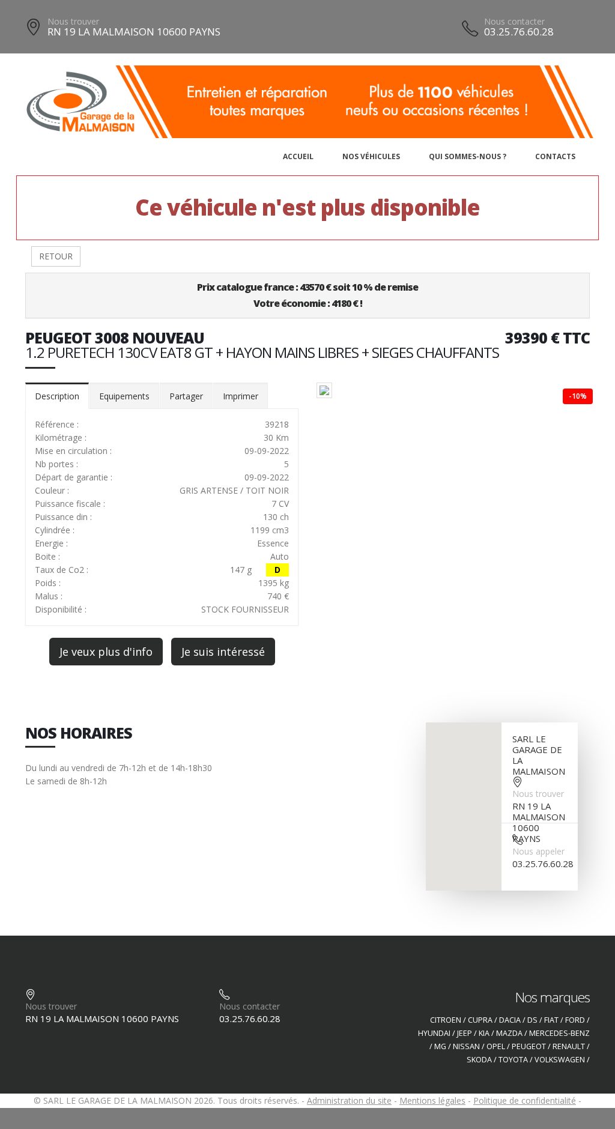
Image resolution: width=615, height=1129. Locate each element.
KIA (484, 1033)
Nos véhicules (371, 156)
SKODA (479, 1060)
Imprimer (240, 396)
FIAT (551, 1020)
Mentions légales (432, 1100)
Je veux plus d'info (106, 651)
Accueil (298, 156)
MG (440, 1046)
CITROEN (445, 1020)
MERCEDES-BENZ (559, 1033)
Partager (186, 396)
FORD (575, 1020)
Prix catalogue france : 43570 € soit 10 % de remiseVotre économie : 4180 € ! (307, 295)
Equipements (124, 396)
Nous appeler (538, 851)
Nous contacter (514, 21)
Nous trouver (73, 21)
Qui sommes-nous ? (467, 156)
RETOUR (56, 256)
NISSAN (466, 1046)
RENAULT (569, 1046)
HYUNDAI (434, 1033)
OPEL (495, 1046)
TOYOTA (513, 1060)
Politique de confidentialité (524, 1100)
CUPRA (480, 1020)
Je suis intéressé (223, 651)
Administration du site (349, 1100)
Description (57, 396)
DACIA (510, 1020)
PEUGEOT (529, 1046)
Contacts (555, 156)
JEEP (464, 1033)
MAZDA (509, 1033)
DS (532, 1020)
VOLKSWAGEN (560, 1060)
